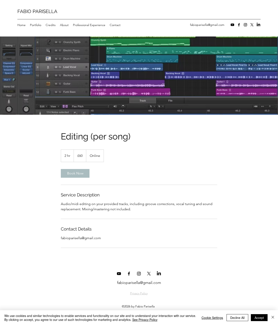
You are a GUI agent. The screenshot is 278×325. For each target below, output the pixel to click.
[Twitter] (252, 25)
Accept (259, 317)
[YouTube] (232, 25)
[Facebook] (239, 25)
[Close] (272, 318)
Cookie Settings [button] (212, 317)
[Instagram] (245, 25)
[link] (75, 173)
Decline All (237, 317)
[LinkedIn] (258, 25)
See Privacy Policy (144, 319)
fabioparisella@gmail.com (207, 25)
